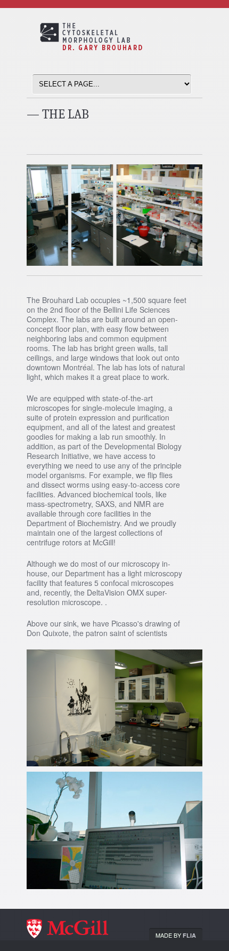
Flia (189, 935)
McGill (80, 929)
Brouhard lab (122, 50)
